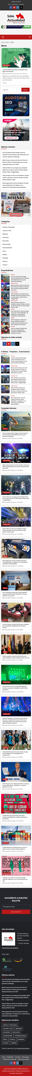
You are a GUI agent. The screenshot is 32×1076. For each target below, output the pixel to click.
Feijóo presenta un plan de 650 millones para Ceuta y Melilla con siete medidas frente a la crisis (15, 657)
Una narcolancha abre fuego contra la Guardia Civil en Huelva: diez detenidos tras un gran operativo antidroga (15, 154)
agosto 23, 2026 (16, 438)
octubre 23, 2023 (16, 73)
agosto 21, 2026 (16, 534)
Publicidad (15, 4)
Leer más (4, 82)
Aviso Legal (25, 1057)
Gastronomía (6, 65)
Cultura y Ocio (6, 230)
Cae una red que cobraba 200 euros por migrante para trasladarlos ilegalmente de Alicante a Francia (19, 331)
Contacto (21, 4)
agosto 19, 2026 (16, 725)
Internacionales (7, 247)
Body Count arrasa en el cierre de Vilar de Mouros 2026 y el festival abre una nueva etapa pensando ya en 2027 (14, 162)
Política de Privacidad (9, 1059)
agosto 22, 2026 (16, 502)
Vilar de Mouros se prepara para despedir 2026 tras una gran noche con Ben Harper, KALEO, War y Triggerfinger (15, 170)
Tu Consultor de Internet (21, 1048)
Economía (5, 237)
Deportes (5, 234)
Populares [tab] (14, 352)
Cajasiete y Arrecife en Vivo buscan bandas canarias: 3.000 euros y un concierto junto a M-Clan (15, 879)
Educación (5, 241)
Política (4, 254)
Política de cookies (23, 1059)
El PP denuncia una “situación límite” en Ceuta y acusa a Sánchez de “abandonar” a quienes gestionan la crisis (15, 785)
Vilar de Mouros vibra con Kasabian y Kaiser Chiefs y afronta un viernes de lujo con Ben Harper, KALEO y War (15, 177)
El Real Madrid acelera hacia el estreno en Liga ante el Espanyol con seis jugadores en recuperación (15, 753)
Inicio (9, 4)
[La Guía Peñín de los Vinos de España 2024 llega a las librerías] (16, 58)
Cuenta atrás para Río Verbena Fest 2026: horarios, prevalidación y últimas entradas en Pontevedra (14, 817)
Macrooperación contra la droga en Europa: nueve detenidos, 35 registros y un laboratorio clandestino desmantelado (15, 185)
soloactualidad (7, 73)
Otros (4, 251)
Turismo (4, 265)
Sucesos (4, 261)
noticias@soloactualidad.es (10, 948)
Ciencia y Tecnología (8, 227)
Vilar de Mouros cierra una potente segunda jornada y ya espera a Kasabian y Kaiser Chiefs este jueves (14, 688)
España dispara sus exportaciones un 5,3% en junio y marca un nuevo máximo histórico (14, 848)
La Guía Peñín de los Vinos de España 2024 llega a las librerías (14, 70)
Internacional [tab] (24, 352)
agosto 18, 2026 (16, 883)
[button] (3, 37)
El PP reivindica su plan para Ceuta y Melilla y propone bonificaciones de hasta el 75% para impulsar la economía (19, 322)
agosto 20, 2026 (16, 630)
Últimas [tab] (5, 352)
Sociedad (5, 258)
